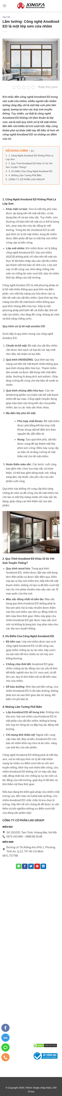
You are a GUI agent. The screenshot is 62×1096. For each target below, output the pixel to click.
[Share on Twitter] (31, 866)
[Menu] (4, 6)
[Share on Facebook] (25, 866)
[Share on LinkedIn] (43, 866)
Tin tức (6, 17)
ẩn (32, 151)
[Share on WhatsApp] (18, 866)
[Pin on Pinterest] (37, 866)
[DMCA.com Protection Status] (45, 1045)
